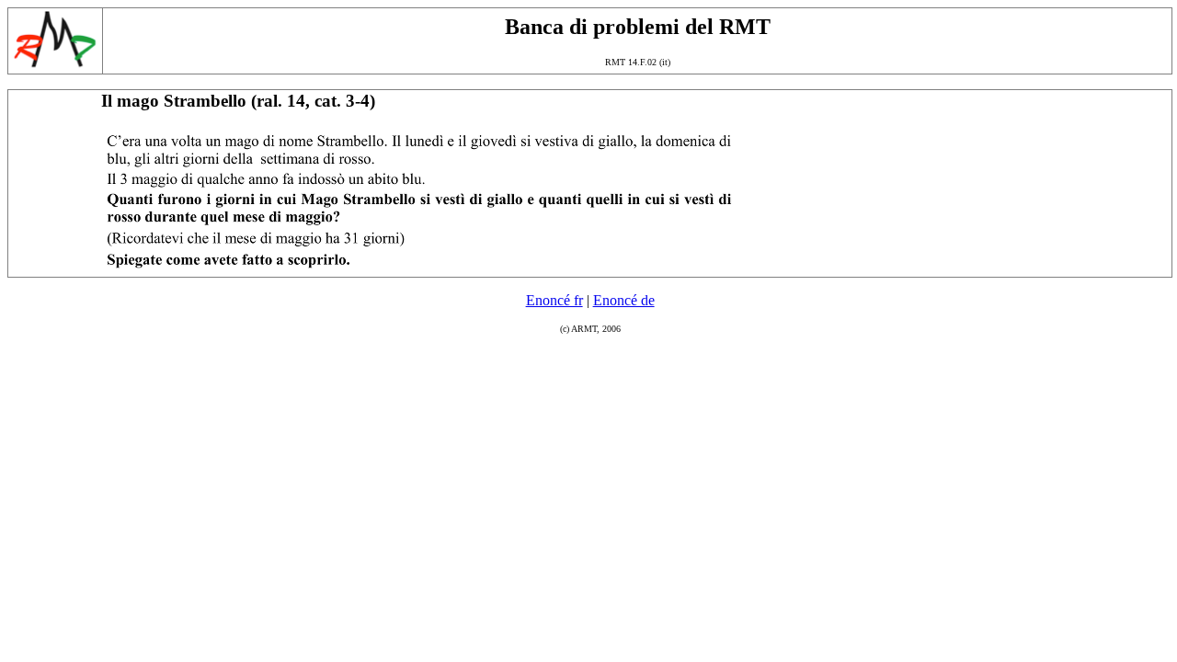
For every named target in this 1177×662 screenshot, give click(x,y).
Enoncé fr (554, 300)
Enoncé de (624, 300)
